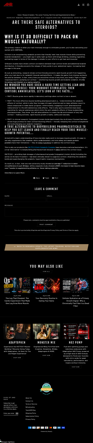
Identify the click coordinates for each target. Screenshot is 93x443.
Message (9, 205)
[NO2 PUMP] (75, 331)
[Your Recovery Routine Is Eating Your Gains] (46, 285)
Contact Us (29, 401)
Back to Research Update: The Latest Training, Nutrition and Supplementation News (47, 247)
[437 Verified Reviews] (46, 395)
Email (50, 196)
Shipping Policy (31, 413)
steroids (76, 17)
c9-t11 (42, 17)
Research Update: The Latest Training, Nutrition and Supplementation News (48, 15)
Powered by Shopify (46, 431)
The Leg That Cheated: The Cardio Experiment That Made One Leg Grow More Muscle (17, 300)
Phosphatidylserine (67, 17)
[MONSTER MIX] (46, 331)
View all (46, 271)
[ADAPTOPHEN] (17, 331)
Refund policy (30, 407)
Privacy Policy (55, 230)
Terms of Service (68, 230)
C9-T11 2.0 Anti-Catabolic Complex (41, 147)
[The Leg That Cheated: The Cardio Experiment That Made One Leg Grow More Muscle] (17, 285)
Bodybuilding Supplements (32, 17)
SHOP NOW (17, 357)
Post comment (46, 224)
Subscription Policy (32, 416)
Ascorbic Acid (11, 17)
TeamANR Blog (31, 410)
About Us (29, 398)
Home (19, 15)
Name (7, 196)
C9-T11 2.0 (8, 154)
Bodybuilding (19, 17)
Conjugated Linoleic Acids (53, 17)
